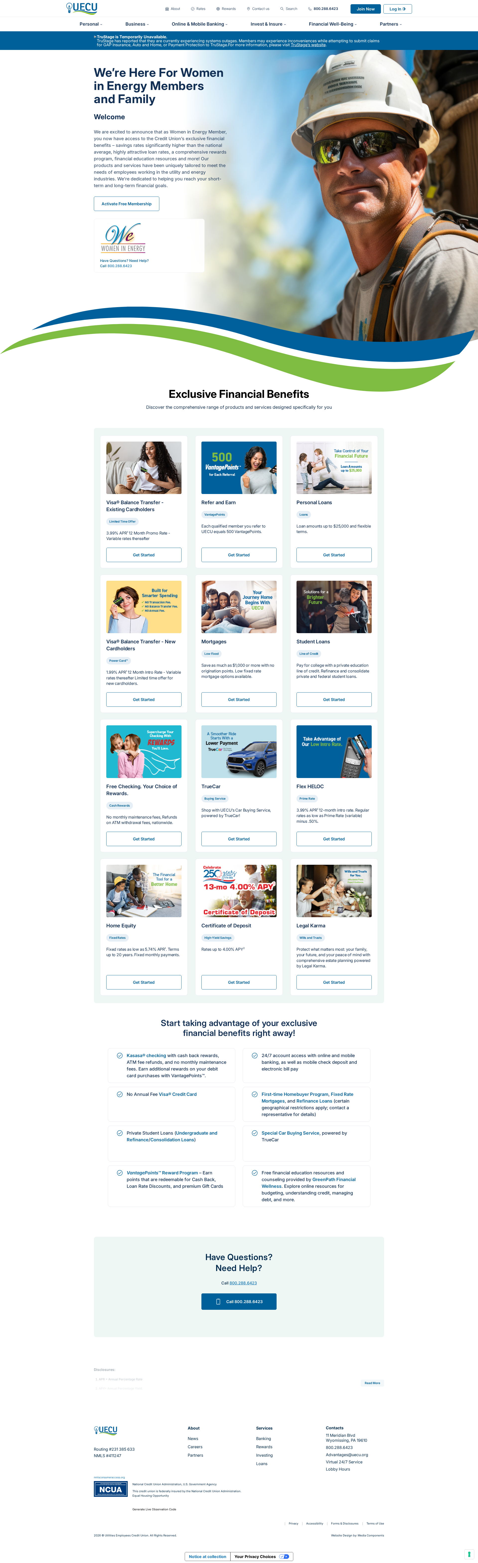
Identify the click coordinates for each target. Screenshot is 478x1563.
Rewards (264, 1446)
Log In (395, 8)
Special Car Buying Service (290, 1133)
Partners (195, 1455)
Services (264, 1428)
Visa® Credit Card (178, 1094)
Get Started (144, 554)
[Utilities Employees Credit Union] (81, 8)
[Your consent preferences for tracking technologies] (469, 1554)
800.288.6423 (120, 266)
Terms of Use (375, 1523)
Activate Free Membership (127, 203)
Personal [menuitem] (89, 24)
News (193, 1438)
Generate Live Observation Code (154, 1509)
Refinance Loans (314, 1101)
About (194, 1428)
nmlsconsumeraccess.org (109, 1477)
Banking (263, 1438)
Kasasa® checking (146, 1055)
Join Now (366, 8)
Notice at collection (207, 1556)
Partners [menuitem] (389, 24)
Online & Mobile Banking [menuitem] (198, 24)
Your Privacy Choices (255, 1556)
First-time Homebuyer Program (295, 1094)
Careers (195, 1446)
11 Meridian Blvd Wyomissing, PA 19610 (346, 1438)
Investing (264, 1455)
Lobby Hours (338, 1469)
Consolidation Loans (172, 1139)
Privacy (293, 1523)
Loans (261, 1463)
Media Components (371, 1535)
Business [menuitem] (135, 24)
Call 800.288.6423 (244, 1301)
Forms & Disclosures (344, 1523)
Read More (372, 1383)
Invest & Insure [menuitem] (267, 24)
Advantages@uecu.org (347, 1454)
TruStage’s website (308, 44)
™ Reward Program (162, 1172)
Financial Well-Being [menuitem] (331, 24)
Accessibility (314, 1523)
